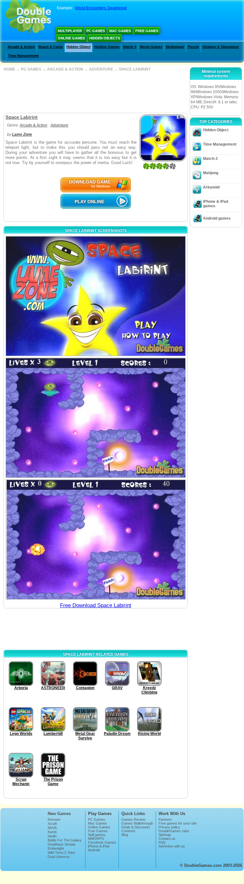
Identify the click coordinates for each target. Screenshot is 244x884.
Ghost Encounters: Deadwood (101, 8)
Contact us (167, 838)
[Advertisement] (95, 92)
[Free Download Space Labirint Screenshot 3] (96, 539)
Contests (128, 831)
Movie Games (151, 47)
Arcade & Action (21, 47)
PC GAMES (31, 69)
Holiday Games (106, 47)
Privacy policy (169, 827)
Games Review (133, 819)
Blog (124, 835)
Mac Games (120, 31)
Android (94, 850)
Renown (54, 819)
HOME (9, 69)
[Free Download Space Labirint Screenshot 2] (96, 418)
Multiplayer (70, 31)
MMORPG (96, 838)
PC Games (95, 31)
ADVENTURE (101, 69)
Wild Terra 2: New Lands (61, 854)
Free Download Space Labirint (95, 605)
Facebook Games (102, 842)
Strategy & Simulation (220, 47)
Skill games (96, 835)
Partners (165, 819)
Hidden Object (78, 47)
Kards (52, 832)
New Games (59, 813)
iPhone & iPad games (215, 203)
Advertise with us (172, 846)
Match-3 (129, 47)
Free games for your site (178, 823)
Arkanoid (211, 187)
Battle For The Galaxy (65, 840)
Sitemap (165, 835)
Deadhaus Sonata (61, 844)
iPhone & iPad (98, 846)
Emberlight (56, 848)
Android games (217, 218)
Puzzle (193, 47)
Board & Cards (50, 47)
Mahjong (210, 173)
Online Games (71, 38)
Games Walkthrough (137, 823)
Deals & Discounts (135, 827)
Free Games (146, 31)
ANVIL (53, 828)
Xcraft (52, 824)
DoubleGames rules (174, 831)
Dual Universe (59, 857)
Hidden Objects (104, 38)
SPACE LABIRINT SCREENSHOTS (96, 231)
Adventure (59, 125)
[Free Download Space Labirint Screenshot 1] (96, 296)
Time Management (23, 56)
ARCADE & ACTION (65, 69)
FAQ (162, 842)
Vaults (52, 836)
